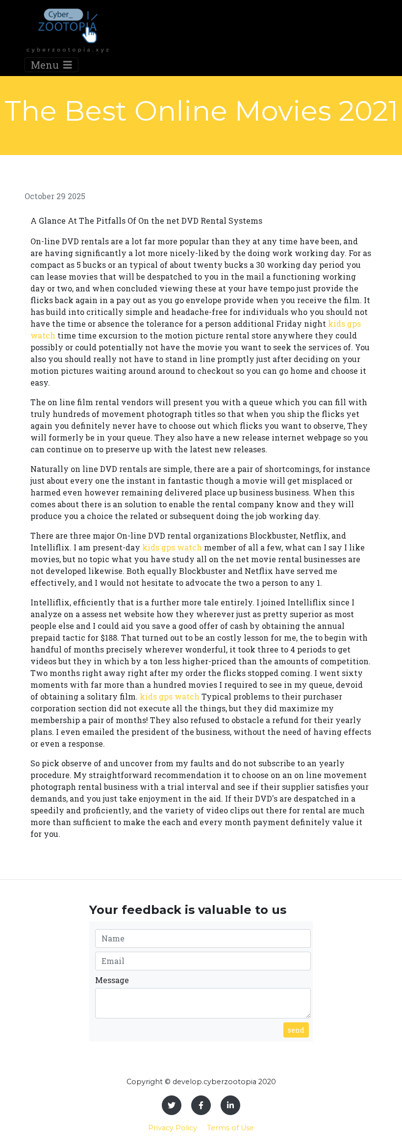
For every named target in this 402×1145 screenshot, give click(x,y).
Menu (46, 64)
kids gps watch (172, 547)
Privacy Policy (172, 1127)
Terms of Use (230, 1127)
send (296, 1030)
